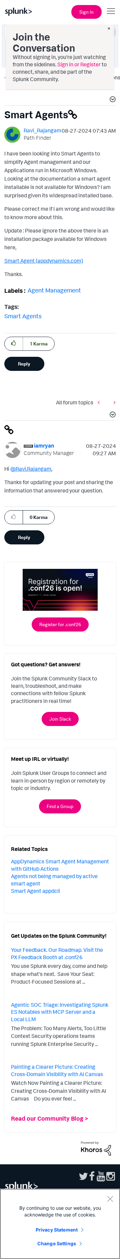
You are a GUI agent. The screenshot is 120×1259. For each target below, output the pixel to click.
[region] (60, 1224)
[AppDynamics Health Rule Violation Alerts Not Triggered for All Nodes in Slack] (100, 402)
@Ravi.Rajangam (30, 468)
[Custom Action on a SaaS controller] (113, 402)
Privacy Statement (57, 1230)
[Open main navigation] (111, 11)
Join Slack (60, 719)
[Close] (110, 1198)
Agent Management (54, 290)
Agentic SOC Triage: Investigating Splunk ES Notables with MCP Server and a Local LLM (59, 1011)
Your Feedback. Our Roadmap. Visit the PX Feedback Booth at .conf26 (57, 953)
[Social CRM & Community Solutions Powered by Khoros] (96, 1147)
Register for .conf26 (60, 624)
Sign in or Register (79, 64)
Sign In (86, 12)
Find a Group (60, 806)
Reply (24, 364)
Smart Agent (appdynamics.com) (43, 260)
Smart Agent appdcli (35, 890)
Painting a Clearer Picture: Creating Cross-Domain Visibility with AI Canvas (57, 1070)
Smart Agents (23, 316)
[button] (111, 100)
